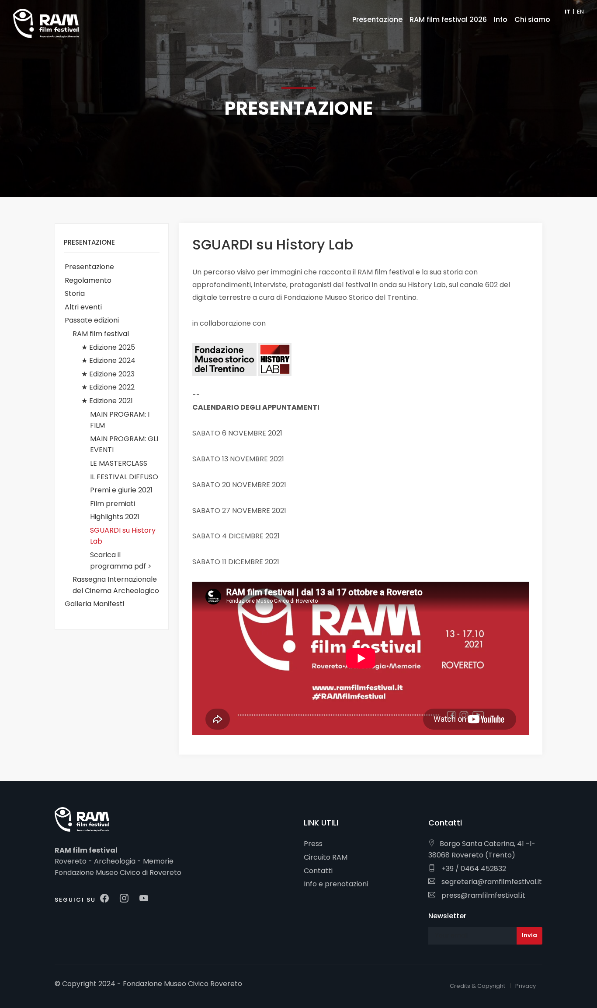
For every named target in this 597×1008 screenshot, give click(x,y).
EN (580, 11)
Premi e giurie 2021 (121, 490)
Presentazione (89, 267)
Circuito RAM (325, 857)
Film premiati (112, 504)
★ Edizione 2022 (108, 387)
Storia (75, 293)
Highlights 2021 (114, 517)
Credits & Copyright (477, 986)
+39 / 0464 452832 (473, 869)
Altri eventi (83, 307)
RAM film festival (101, 334)
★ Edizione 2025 (108, 347)
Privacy (525, 986)
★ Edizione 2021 (107, 401)
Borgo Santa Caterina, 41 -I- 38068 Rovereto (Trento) (481, 849)
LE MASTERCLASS (118, 463)
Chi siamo (532, 19)
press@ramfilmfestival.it (482, 895)
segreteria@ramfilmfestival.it (491, 882)
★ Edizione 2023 (108, 374)
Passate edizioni (92, 320)
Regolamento (88, 280)
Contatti (318, 871)
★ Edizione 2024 (108, 360)
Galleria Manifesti (94, 604)
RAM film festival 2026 (448, 19)
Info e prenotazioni (336, 884)
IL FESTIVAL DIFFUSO (124, 477)
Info (500, 19)
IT (567, 11)
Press (313, 844)
